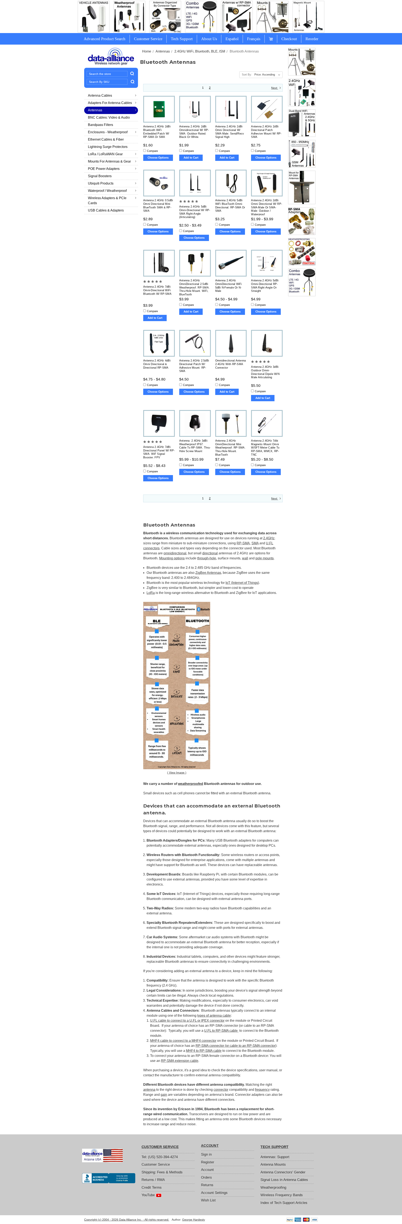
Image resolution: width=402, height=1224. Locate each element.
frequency (262, 1089)
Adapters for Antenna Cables (110, 103)
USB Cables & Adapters (106, 210)
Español (231, 39)
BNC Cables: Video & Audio (109, 117)
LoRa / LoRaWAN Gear (105, 154)
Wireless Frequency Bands (281, 1195)
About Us (209, 39)
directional (210, 553)
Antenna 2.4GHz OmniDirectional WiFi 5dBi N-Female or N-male (228, 285)
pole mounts (264, 558)
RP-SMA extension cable (179, 1061)
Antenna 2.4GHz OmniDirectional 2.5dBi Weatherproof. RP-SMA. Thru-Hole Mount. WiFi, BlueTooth (194, 287)
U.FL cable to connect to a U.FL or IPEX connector (187, 1020)
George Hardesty (193, 1219)
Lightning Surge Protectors (108, 147)
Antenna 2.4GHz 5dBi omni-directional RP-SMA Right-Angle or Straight (264, 285)
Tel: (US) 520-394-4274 (160, 1157)
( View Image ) (176, 772)
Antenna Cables (100, 95)
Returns (207, 1185)
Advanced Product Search (104, 39)
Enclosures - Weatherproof (108, 132)
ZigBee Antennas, (208, 572)
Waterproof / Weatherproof (107, 190)
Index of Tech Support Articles (283, 1203)
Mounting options (172, 558)
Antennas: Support (274, 1157)
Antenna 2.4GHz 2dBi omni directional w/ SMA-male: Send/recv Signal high (229, 131)
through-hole (206, 558)
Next (274, 88)
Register (207, 1162)
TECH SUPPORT (274, 1147)
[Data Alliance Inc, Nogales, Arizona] (108, 1178)
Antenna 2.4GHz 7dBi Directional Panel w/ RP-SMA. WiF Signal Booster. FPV (159, 452)
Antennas (95, 110)
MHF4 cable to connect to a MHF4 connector (183, 1040)
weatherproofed (190, 784)
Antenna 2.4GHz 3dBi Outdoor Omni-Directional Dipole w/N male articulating (265, 372)
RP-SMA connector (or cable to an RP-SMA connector (235, 1045)
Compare (152, 151)
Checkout (289, 39)
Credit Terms (152, 1187)
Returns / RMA (153, 1180)
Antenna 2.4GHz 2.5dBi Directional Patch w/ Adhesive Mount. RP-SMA (194, 366)
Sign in (206, 1154)
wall (245, 558)
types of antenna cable (214, 1015)
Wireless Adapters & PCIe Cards (107, 200)
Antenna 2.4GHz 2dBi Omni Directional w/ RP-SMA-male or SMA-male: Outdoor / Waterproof (266, 207)
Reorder (311, 39)
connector (221, 1089)
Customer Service (148, 39)
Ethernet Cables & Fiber (106, 139)
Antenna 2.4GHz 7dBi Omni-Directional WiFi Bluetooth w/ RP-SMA (157, 290)
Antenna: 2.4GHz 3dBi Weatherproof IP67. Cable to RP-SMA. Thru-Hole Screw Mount (195, 446)
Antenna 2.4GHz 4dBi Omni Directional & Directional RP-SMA (157, 364)
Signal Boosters (100, 176)
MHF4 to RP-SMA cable (204, 1050)
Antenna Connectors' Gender (282, 1172)
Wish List (208, 1200)
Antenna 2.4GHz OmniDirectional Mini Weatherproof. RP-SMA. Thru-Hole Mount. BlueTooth (230, 447)
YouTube (149, 1195)
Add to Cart (191, 157)
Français (253, 39)
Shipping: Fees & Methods (162, 1172)
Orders (206, 1177)
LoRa (151, 593)
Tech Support (182, 39)
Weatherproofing (273, 1187)
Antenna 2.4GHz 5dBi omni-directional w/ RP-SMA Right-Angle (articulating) (194, 212)
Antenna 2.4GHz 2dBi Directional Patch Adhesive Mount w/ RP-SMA (266, 131)
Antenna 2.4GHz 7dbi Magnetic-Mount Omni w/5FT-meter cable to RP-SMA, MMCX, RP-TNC (265, 447)
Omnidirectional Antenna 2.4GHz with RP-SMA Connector (230, 364)
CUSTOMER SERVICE (160, 1147)
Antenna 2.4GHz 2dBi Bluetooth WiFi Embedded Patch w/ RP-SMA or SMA (157, 131)
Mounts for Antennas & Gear (109, 161)
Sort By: (247, 74)
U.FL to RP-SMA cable (221, 1030)
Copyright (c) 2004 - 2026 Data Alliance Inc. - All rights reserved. (126, 1219)
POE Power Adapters (104, 168)
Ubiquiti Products (100, 183)
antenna (149, 1089)
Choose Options (158, 157)
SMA (255, 543)
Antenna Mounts (273, 1164)
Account (207, 1170)
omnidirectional (175, 553)
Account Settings (214, 1193)
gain (164, 1094)
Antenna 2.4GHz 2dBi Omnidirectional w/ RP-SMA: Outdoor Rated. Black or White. (194, 131)
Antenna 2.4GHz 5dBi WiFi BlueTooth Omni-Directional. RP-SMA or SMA (230, 205)
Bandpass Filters (100, 125)
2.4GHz (268, 538)
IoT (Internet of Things (241, 582)
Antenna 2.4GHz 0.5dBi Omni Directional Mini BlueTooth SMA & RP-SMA (158, 205)
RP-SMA (243, 543)
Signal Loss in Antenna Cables (284, 1180)
